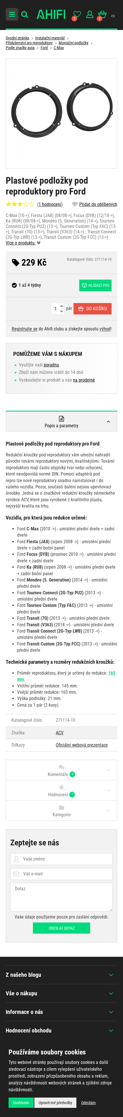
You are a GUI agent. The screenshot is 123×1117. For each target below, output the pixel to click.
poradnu (51, 365)
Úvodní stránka (17, 38)
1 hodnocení (50, 204)
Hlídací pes (98, 285)
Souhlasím (21, 1102)
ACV (60, 732)
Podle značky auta (20, 47)
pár (68, 308)
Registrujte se (24, 329)
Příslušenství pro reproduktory (29, 43)
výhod (105, 329)
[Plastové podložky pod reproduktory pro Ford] (61, 114)
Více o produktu (21, 243)
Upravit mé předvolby (55, 1102)
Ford (44, 47)
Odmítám (88, 1102)
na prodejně (84, 380)
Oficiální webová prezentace (82, 745)
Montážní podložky (73, 43)
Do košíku (96, 308)
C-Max (59, 47)
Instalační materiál (50, 38)
